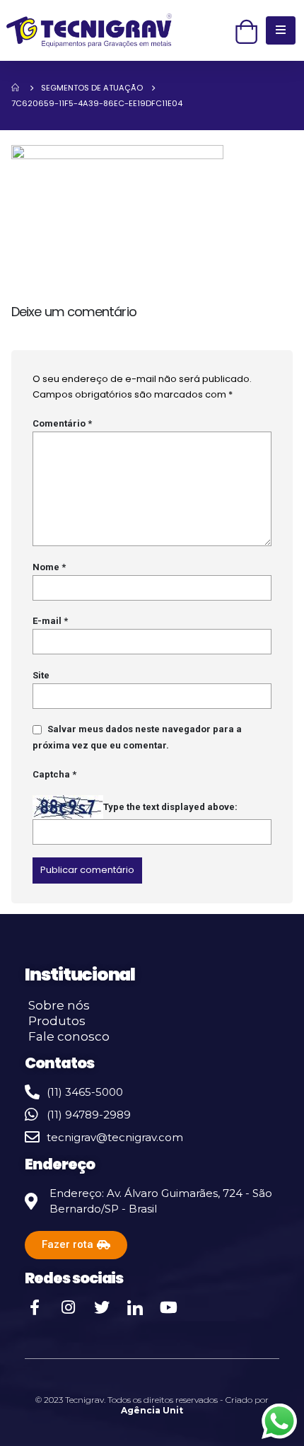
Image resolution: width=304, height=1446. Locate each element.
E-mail (50, 620)
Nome (49, 567)
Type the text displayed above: (170, 807)
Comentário (62, 423)
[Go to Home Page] (16, 88)
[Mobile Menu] (281, 30)
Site (41, 675)
